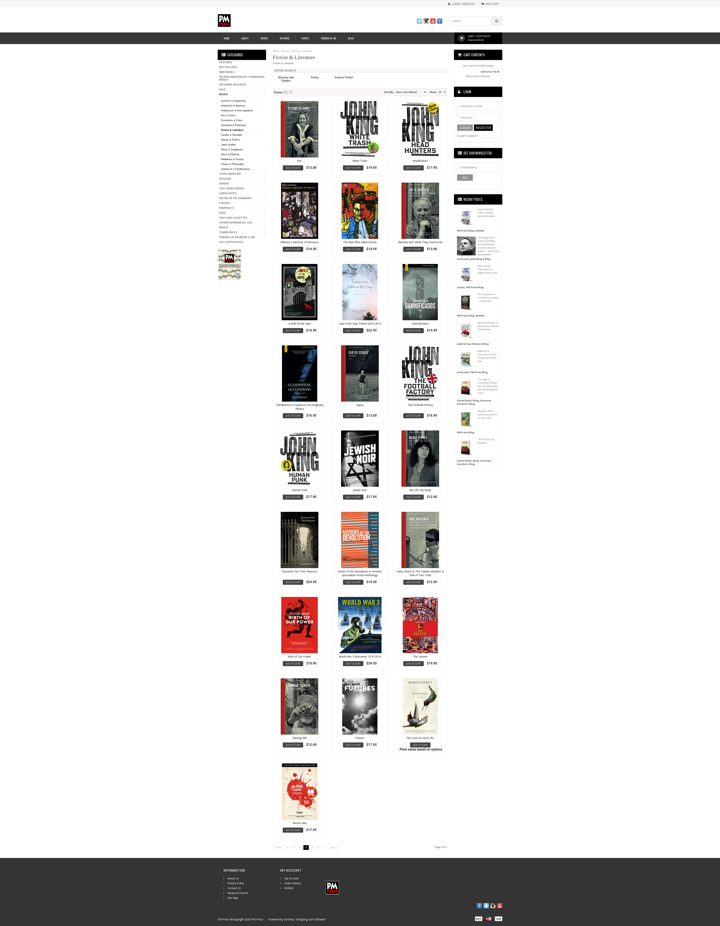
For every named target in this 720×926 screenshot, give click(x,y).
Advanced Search (237, 893)
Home (227, 38)
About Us (233, 878)
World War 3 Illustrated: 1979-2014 (360, 656)
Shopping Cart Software (310, 919)
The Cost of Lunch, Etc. (420, 738)
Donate (224, 183)
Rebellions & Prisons (232, 159)
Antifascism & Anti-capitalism (237, 110)
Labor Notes (228, 193)
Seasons (225, 178)
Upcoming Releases (232, 84)
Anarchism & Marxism (233, 105)
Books (264, 38)
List (290, 92)
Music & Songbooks (232, 149)
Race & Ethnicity (230, 154)
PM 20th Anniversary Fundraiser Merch (241, 78)
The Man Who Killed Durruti (360, 242)
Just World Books (231, 188)
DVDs (222, 212)
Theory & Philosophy (232, 164)
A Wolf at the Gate (299, 323)
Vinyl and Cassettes (233, 217)
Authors (285, 38)
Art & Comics (228, 115)
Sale (222, 89)
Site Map (232, 897)
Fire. (299, 161)
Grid (285, 92)
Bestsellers (228, 67)
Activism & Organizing (233, 100)
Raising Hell (300, 738)
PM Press (257, 919)
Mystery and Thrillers (286, 79)
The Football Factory (420, 405)
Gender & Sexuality (231, 134)
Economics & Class (232, 120)
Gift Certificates (231, 242)
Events (305, 38)
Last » (333, 847)
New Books (226, 72)
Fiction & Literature (301, 51)
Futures (359, 738)
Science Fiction (343, 77)
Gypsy (360, 405)
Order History (292, 883)
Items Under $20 (230, 173)
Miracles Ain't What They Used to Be (420, 242)
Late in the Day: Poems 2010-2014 (360, 323)
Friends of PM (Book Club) (237, 237)
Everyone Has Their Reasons (299, 571)
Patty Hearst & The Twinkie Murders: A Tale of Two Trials (420, 573)
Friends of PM (328, 38)
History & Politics (230, 139)
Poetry (315, 77)
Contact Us (234, 888)
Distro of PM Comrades (235, 198)
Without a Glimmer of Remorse (299, 242)
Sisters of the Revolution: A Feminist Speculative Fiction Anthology (360, 573)
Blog (351, 38)
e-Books (224, 203)
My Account (291, 878)
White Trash (359, 161)
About (245, 38)
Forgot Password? (467, 136)
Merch (223, 227)
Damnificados (420, 323)
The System (420, 656)
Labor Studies (228, 144)
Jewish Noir (360, 490)
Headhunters (420, 161)
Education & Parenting (233, 125)
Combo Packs (228, 232)
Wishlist (289, 888)
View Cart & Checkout (478, 76)
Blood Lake (300, 823)
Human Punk (299, 490)
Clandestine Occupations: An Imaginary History (299, 406)
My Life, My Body (420, 490)
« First (278, 847)
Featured (225, 62)
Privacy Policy (235, 883)
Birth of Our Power (299, 656)
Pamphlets (226, 208)
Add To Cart (293, 167)
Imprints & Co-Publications (235, 169)
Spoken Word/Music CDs (235, 222)
